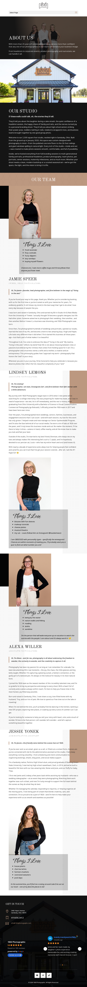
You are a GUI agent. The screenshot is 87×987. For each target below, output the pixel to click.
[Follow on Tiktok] (49, 975)
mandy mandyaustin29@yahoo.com (65, 937)
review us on (14, 955)
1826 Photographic (16, 942)
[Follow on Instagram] (43, 975)
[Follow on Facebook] (37, 975)
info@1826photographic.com (21, 923)
